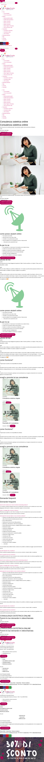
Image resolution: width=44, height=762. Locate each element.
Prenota (8, 402)
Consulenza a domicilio (8, 30)
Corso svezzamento (7, 62)
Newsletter (5, 39)
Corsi (4, 11)
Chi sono (4, 38)
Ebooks (4, 16)
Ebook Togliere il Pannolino (9, 25)
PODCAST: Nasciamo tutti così (6, 45)
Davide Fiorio (26, 684)
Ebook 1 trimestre (7, 21)
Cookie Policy (18, 682)
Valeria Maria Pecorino (37, 684)
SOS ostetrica (6, 33)
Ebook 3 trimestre (7, 24)
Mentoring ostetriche (6, 35)
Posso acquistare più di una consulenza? (7, 554)
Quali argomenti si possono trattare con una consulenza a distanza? (12, 515)
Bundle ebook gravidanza (8, 19)
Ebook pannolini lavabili (8, 18)
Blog (3, 36)
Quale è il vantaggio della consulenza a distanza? (9, 510)
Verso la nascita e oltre (8, 27)
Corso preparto (6, 13)
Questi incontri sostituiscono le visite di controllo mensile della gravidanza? (14, 504)
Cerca (1, 2)
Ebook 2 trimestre (7, 22)
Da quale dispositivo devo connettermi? (7, 550)
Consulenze (5, 76)
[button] (22, 505)
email (32, 546)
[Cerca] (16, 3)
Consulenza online (7, 32)
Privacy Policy (12, 682)
